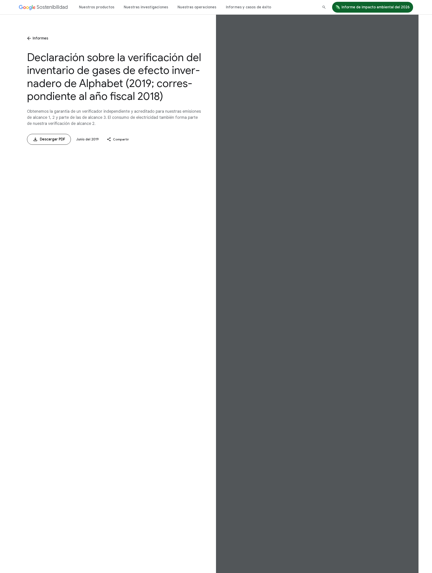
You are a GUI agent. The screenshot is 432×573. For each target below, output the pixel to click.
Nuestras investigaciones (146, 7)
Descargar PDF (52, 139)
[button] (118, 139)
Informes (40, 38)
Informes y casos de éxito (248, 7)
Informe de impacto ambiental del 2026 (376, 7)
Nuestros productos (96, 7)
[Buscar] (324, 7)
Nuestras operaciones (197, 7)
